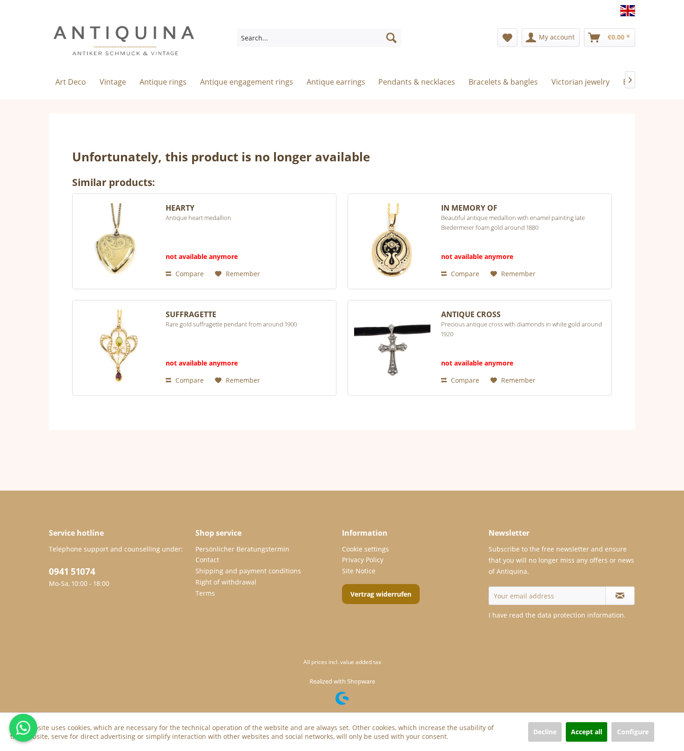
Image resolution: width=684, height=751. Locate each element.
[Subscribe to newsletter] (620, 595)
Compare (189, 273)
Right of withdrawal (225, 582)
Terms (205, 593)
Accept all (586, 731)
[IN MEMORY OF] (392, 241)
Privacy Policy (362, 559)
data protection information (580, 615)
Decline (545, 731)
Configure (633, 731)
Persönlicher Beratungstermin (242, 549)
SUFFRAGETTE (231, 319)
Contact (207, 559)
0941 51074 (72, 571)
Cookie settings (365, 549)
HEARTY (198, 212)
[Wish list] (507, 37)
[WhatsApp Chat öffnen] (23, 728)
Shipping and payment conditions (248, 570)
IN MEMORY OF (513, 217)
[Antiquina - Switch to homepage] (124, 44)
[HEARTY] (116, 241)
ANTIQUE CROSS (521, 324)
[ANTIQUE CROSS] (392, 348)
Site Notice (359, 570)
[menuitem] (319, 37)
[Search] (391, 37)
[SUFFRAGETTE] (116, 348)
